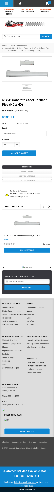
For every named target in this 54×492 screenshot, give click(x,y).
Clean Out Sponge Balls (11, 344)
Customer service (19, 442)
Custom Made (27, 11)
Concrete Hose (8, 308)
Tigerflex (30, 325)
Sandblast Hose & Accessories (14, 314)
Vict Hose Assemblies (36, 347)
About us (5, 442)
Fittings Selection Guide (36, 366)
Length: (6, 128)
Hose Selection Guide (35, 362)
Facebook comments (27, 181)
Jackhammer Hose (9, 321)
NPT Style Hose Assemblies (38, 344)
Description (27, 167)
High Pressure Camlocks (12, 351)
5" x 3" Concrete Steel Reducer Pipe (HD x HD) (22, 236)
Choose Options (27, 250)
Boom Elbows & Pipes (10, 368)
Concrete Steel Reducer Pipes (16, 48)
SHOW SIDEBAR (26, 489)
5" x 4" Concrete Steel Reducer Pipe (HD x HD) (22, 51)
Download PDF (27, 431)
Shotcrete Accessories (11, 311)
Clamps (5, 347)
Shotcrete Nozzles (9, 340)
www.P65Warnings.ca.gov (19, 197)
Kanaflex (30, 321)
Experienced (9, 12)
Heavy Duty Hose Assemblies (39, 340)
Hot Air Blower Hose (10, 325)
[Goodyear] (27, 267)
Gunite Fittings (8, 358)
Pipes (4, 364)
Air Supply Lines (8, 318)
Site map (32, 442)
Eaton (29, 311)
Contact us (42, 442)
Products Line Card (34, 369)
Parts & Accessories (19, 46)
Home (4, 46)
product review (27, 171)
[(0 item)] (47, 3)
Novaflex (30, 314)
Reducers (6, 361)
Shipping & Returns (27, 176)
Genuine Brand (45, 11)
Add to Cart (21, 153)
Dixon (29, 318)
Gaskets (5, 354)
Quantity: (5, 139)
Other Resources (34, 373)
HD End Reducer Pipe (40, 48)
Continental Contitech (35, 308)
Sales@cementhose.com (25, 482)
